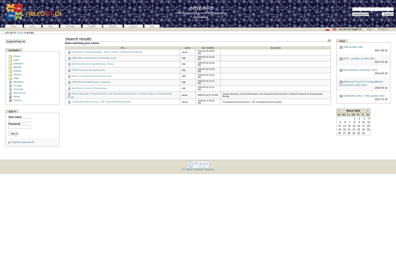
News (32, 26)
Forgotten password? (22, 142)
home (20, 32)
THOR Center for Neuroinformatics (88, 70)
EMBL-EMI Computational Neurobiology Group (94, 58)
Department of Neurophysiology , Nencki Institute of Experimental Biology (107, 52)
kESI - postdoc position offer (359, 58)
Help (152, 26)
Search (133, 26)
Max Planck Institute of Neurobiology (89, 88)
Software (71, 26)
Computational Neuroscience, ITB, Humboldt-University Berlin (101, 102)
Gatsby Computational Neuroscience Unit (91, 76)
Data (51, 26)
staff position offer (353, 47)
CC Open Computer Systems (198, 169)
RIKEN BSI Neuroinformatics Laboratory (91, 82)
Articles (113, 26)
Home (14, 26)
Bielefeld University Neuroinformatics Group (92, 64)
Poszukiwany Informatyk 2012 (360, 70)
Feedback (382, 29)
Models (92, 26)
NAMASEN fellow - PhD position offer (364, 95)
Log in (369, 29)
